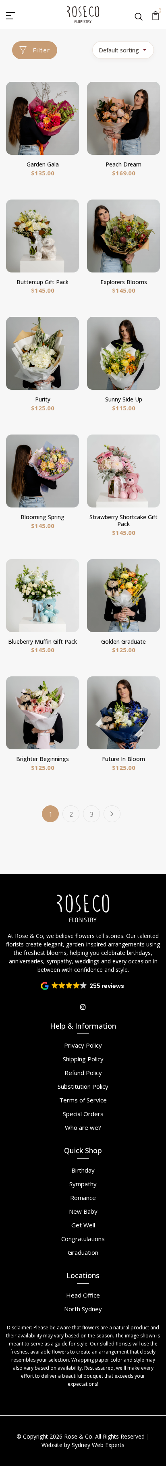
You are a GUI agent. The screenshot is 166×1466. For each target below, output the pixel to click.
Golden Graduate (123, 641)
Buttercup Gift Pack (42, 282)
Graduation (83, 1252)
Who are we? (83, 1127)
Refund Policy (83, 1073)
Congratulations (83, 1239)
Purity (42, 399)
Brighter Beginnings (42, 759)
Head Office (83, 1295)
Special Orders (83, 1114)
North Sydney (83, 1309)
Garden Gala (43, 164)
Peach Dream (123, 164)
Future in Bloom (123, 759)
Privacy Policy (83, 1045)
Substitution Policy (83, 1086)
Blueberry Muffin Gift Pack (42, 641)
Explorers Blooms (123, 282)
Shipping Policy (83, 1059)
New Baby (83, 1211)
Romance (83, 1198)
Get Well (83, 1225)
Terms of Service (83, 1100)
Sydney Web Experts (98, 1445)
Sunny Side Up (123, 399)
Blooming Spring (42, 517)
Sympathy (83, 1184)
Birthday (83, 1170)
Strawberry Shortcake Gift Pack (123, 520)
